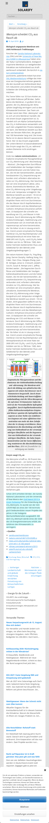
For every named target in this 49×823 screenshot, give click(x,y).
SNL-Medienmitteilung (16, 78)
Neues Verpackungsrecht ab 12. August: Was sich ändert (24, 623)
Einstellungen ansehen (25, 814)
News (19, 557)
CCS (34, 557)
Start (12, 24)
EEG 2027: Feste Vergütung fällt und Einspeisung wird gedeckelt (22, 676)
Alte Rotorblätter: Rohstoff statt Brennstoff (20, 729)
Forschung (22, 24)
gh (23, 41)
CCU (38, 557)
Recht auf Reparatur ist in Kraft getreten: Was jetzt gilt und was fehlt (23, 755)
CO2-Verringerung (13, 559)
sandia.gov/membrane (19, 535)
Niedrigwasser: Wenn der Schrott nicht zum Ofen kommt (23, 702)
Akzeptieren (24, 799)
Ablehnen (24, 806)
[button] (45, 770)
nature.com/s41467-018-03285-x (23, 538)
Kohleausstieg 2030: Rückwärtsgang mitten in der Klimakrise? (22, 650)
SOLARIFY (25, 10)
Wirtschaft (25, 557)
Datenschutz (14, 820)
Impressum (35, 820)
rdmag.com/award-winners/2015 (23, 546)
